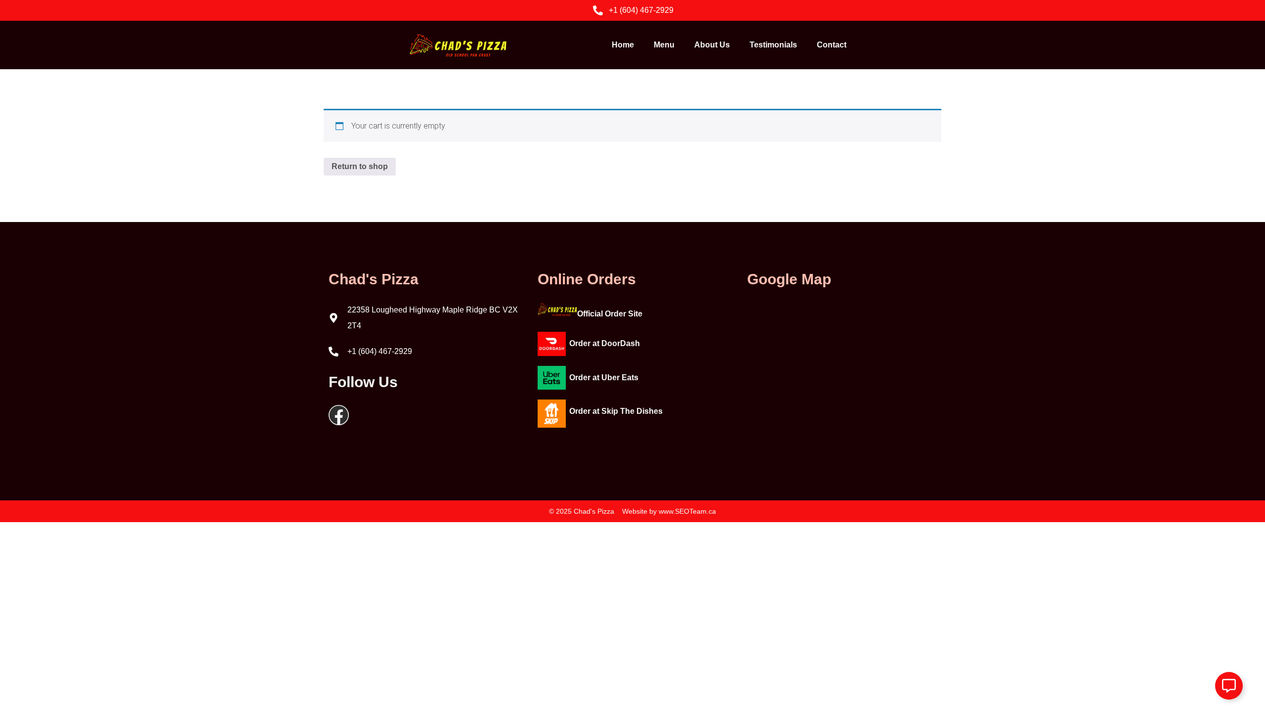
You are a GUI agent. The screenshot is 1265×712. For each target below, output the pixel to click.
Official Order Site (609, 314)
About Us (712, 45)
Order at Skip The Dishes (616, 411)
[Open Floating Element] (1229, 686)
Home (623, 45)
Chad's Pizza (374, 279)
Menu (664, 45)
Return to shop (360, 166)
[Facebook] (339, 415)
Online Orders (587, 279)
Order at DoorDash (604, 343)
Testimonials (773, 45)
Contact (831, 45)
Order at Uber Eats (603, 377)
